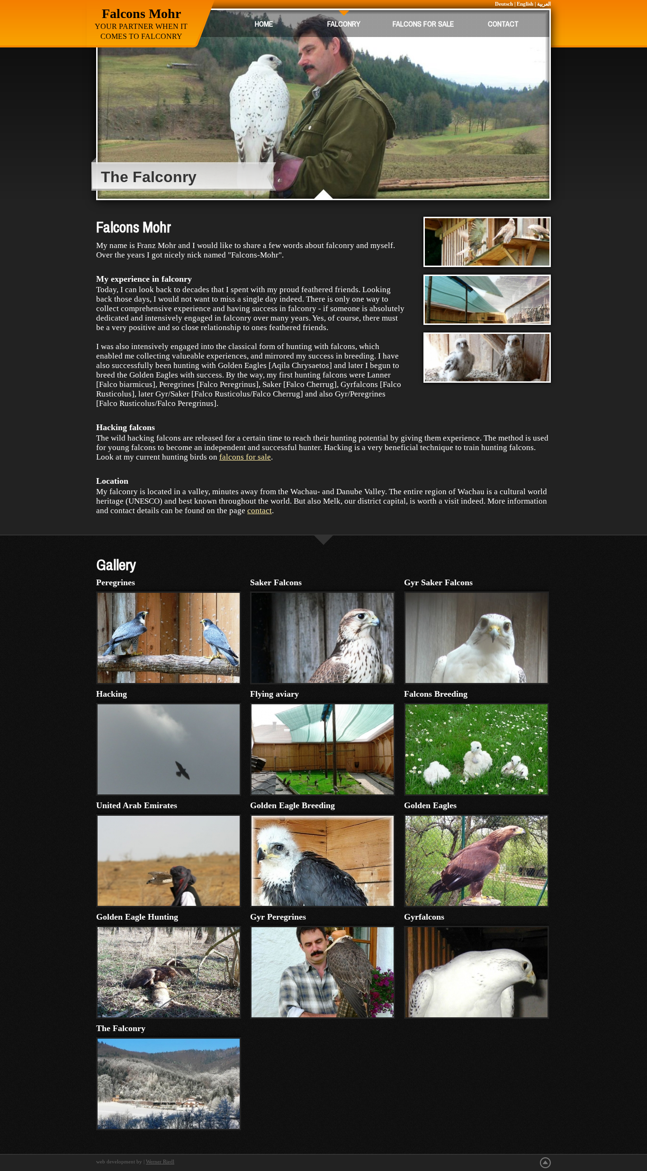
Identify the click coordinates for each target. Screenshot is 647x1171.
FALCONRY (343, 23)
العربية (544, 4)
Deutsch (504, 4)
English (525, 4)
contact (259, 510)
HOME (264, 23)
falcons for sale (245, 456)
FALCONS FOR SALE (423, 23)
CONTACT (503, 23)
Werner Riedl (160, 1161)
